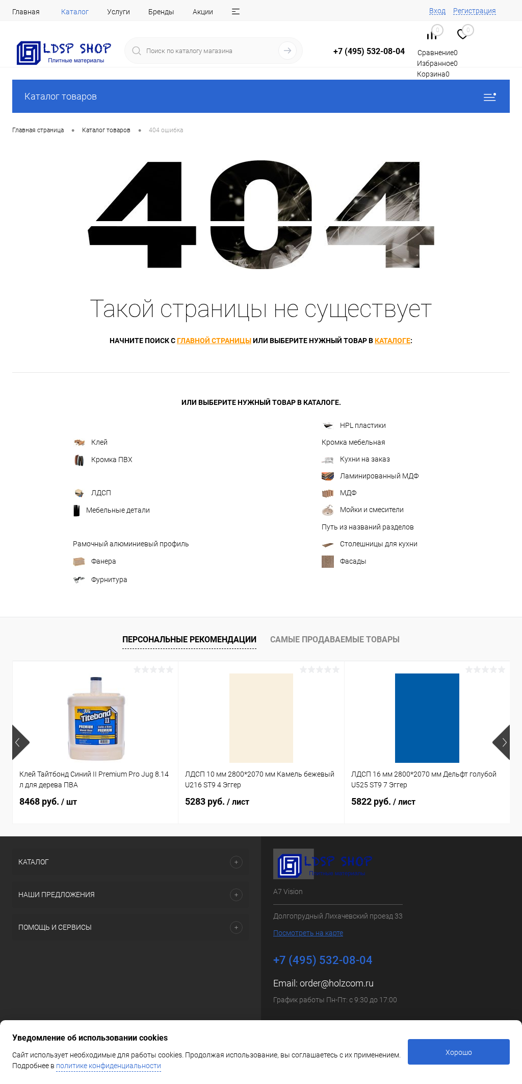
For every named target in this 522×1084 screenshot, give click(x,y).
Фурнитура (109, 579)
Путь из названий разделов (368, 527)
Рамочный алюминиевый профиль (131, 544)
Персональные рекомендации (189, 639)
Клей (99, 442)
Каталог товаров (60, 96)
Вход (437, 11)
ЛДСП (101, 493)
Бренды (161, 12)
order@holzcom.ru (337, 983)
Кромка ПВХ (112, 459)
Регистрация (474, 11)
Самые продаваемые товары (335, 639)
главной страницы (214, 340)
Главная (26, 12)
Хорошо (459, 1052)
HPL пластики (363, 425)
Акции (203, 12)
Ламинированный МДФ (379, 476)
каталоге (392, 340)
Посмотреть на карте (308, 933)
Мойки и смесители (372, 509)
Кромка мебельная (353, 442)
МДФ (348, 493)
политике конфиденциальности (108, 1066)
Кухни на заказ (365, 459)
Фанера (103, 561)
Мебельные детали (118, 510)
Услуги (118, 12)
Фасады (353, 561)
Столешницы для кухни (378, 544)
